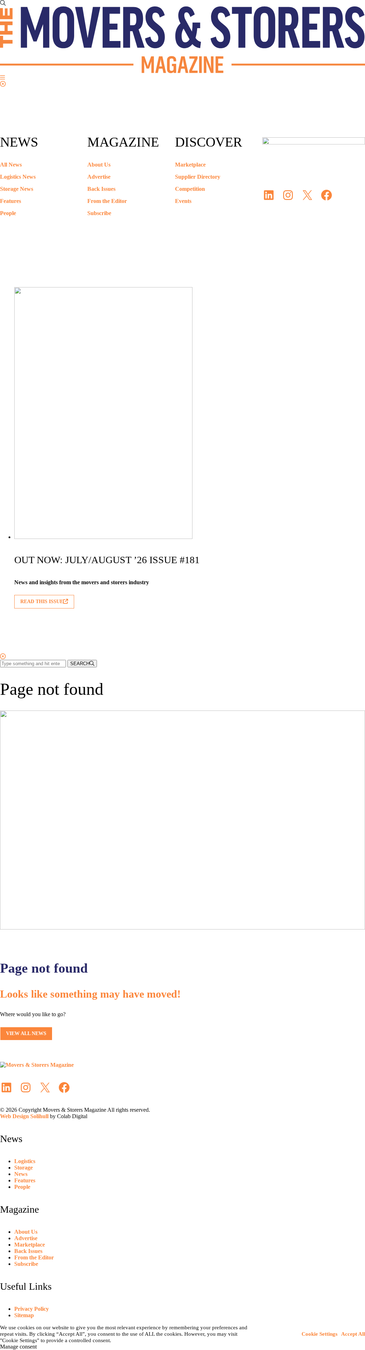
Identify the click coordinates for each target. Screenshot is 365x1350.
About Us (98, 165)
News (20, 1174)
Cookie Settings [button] (320, 1334)
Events (183, 201)
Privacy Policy (31, 1309)
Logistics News (18, 177)
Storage (23, 1168)
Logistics (24, 1161)
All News (11, 165)
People (8, 213)
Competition (190, 189)
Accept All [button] (353, 1334)
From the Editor (107, 201)
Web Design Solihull (24, 1116)
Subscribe (99, 213)
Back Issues (101, 189)
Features (10, 201)
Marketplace (190, 165)
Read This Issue (41, 601)
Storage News (16, 189)
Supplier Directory (197, 177)
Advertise (98, 177)
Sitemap (24, 1315)
